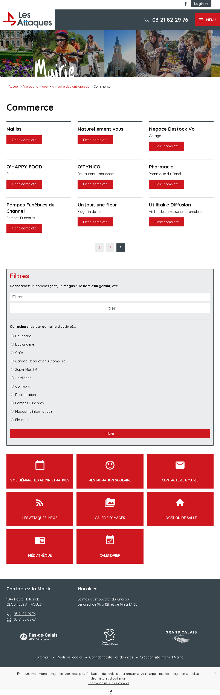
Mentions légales (70, 657)
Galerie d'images (110, 508)
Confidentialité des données (111, 657)
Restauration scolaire (110, 471)
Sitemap (43, 657)
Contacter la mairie (180, 471)
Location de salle (180, 508)
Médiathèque (40, 546)
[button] (207, 19)
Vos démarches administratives (39, 471)
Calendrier (110, 546)
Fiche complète (24, 140)
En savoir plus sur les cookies (108, 683)
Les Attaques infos (40, 508)
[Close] (215, 673)
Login (199, 4)
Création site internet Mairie (161, 657)
